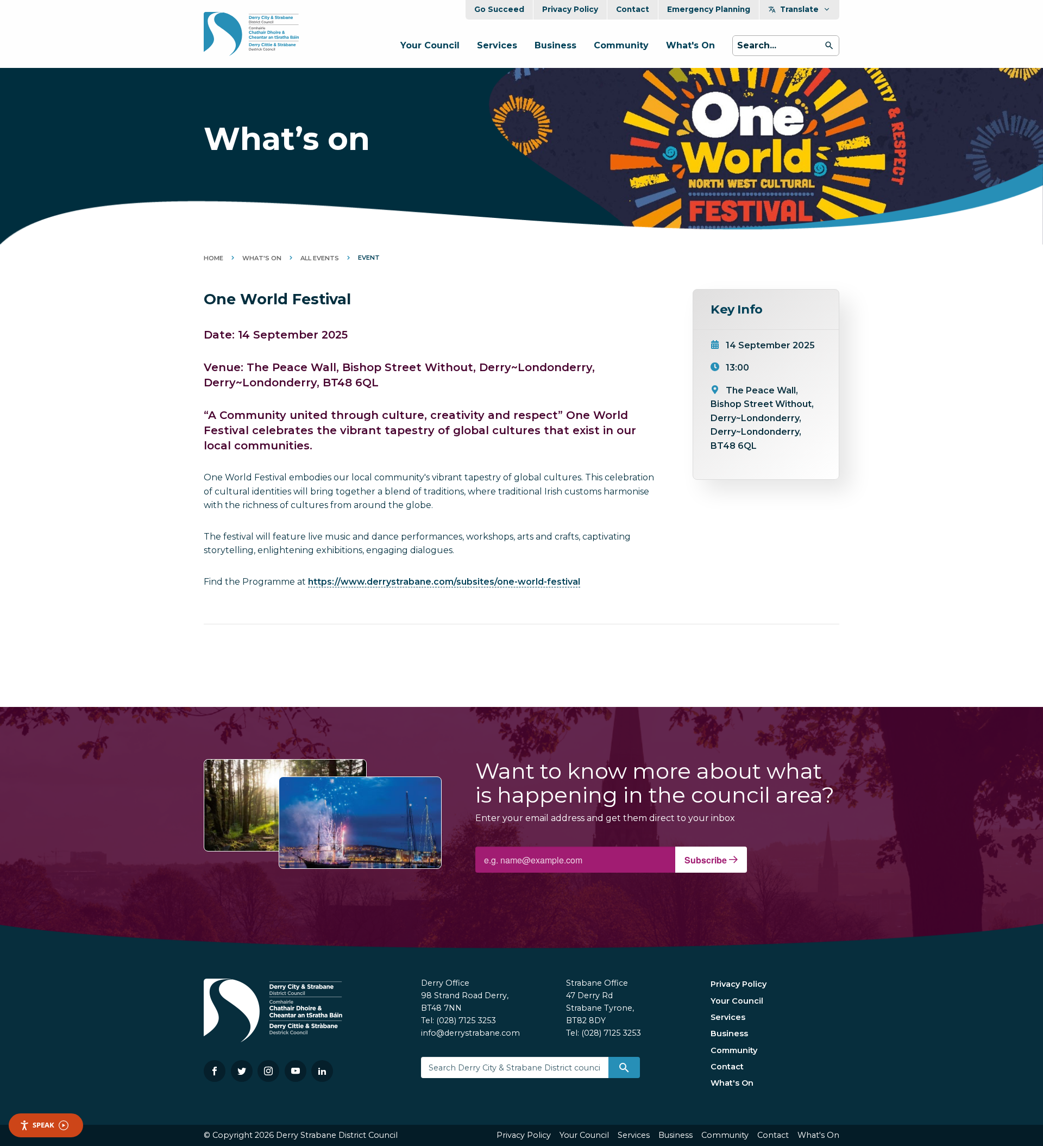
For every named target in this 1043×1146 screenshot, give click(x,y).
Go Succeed (499, 9)
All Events (319, 258)
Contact (632, 9)
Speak (43, 1125)
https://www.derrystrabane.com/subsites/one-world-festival (444, 582)
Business (555, 45)
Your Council (430, 45)
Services (497, 45)
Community (621, 45)
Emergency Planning (708, 9)
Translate (799, 9)
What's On (690, 45)
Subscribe (706, 860)
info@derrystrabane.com (470, 1033)
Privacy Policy (570, 9)
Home (213, 258)
